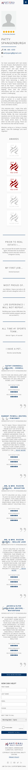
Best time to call (7, 715)
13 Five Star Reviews (9, 34)
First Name (5, 687)
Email (3, 701)
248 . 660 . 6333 (9, 50)
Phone (3, 708)
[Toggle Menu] (25, 2)
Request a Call (14, 732)
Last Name (5, 694)
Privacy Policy (14, 757)
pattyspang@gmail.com (12, 53)
